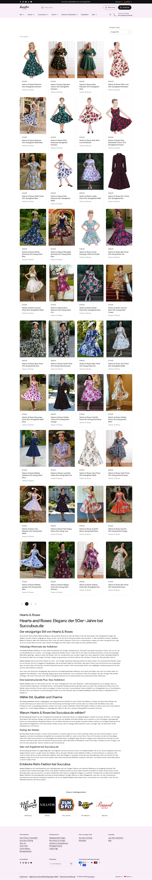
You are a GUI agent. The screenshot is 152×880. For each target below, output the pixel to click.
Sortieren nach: (114, 27)
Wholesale (82, 840)
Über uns (23, 843)
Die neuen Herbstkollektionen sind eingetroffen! (76, 1)
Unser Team (24, 846)
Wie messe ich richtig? (57, 840)
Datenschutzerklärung (67, 877)
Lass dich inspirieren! (115, 838)
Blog (109, 840)
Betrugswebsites (25, 851)
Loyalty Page (53, 849)
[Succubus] (24, 8)
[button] (124, 7)
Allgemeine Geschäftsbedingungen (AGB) (43, 877)
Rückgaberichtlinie (55, 846)
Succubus (90, 877)
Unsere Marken (25, 849)
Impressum (24, 877)
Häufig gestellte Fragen (57, 838)
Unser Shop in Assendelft (29, 838)
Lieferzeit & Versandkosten (58, 843)
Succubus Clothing (26, 840)
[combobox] (71, 7)
